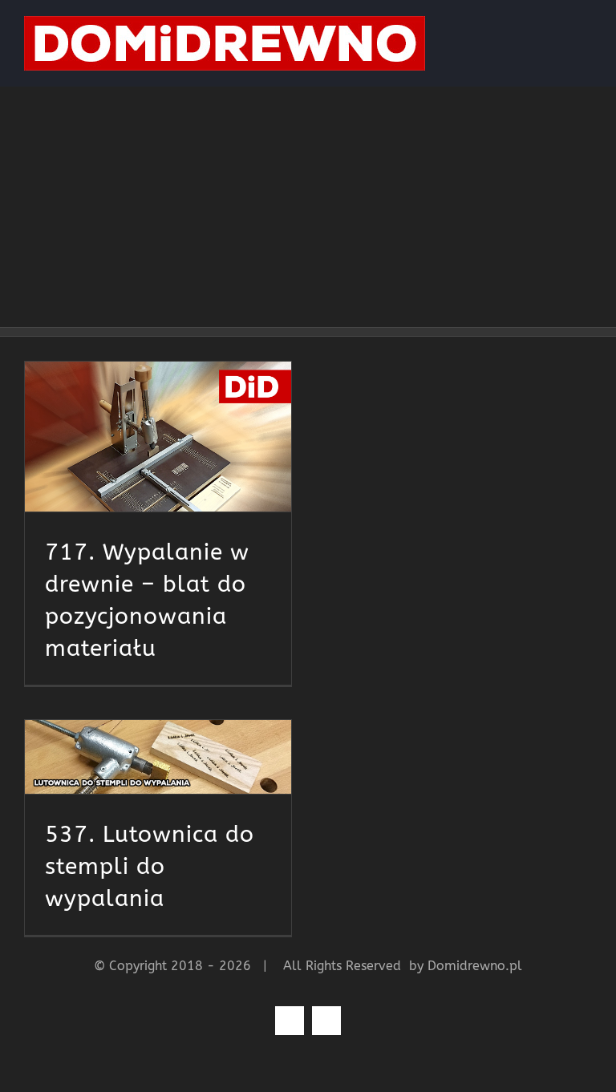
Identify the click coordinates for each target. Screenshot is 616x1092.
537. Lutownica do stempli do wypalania (149, 866)
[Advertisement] (308, 207)
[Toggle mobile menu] (585, 24)
